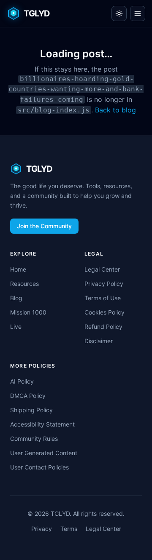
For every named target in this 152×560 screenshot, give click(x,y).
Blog (16, 297)
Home (18, 269)
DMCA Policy (28, 395)
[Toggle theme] (119, 13)
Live (16, 326)
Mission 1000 (28, 312)
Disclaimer (98, 340)
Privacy (41, 528)
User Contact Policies (39, 467)
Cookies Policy (104, 312)
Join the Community (44, 225)
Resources (24, 283)
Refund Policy (103, 326)
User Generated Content (43, 452)
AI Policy (22, 381)
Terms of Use (102, 297)
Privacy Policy (103, 283)
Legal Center (102, 269)
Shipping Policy (31, 409)
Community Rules (34, 438)
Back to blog (115, 110)
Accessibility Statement (42, 424)
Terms (68, 528)
